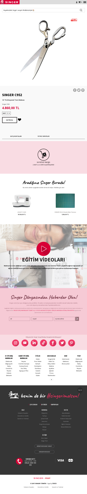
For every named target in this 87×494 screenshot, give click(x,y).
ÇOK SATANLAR (33, 404)
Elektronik (9, 361)
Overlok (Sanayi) (23, 364)
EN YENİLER (44, 404)
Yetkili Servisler (66, 416)
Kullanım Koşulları (23, 413)
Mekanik (9, 375)
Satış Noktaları (66, 413)
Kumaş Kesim (23, 366)
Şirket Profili (44, 418)
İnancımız (44, 421)
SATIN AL (9, 120)
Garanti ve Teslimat (23, 418)
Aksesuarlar (66, 364)
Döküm (9, 373)
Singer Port (44, 441)
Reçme (24, 361)
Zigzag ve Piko (23, 371)
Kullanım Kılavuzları (66, 418)
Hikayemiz (44, 413)
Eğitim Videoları (66, 424)
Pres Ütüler (37, 361)
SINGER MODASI (44, 452)
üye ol (80, 390)
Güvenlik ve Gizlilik (23, 416)
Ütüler (38, 359)
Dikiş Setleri (51, 364)
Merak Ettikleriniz (66, 427)
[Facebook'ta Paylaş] (74, 90)
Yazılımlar (66, 421)
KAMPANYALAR (54, 404)
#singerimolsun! (62, 395)
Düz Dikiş (24, 368)
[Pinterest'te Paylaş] (83, 90)
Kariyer (44, 429)
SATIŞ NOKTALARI (16, 136)
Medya (44, 427)
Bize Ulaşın (44, 438)
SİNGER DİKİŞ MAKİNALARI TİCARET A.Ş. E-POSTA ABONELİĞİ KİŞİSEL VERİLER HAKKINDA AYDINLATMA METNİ (43, 310)
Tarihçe (44, 416)
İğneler (51, 371)
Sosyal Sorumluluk (44, 424)
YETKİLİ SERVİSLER (43, 136)
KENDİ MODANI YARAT (44, 446)
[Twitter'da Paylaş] (79, 90)
